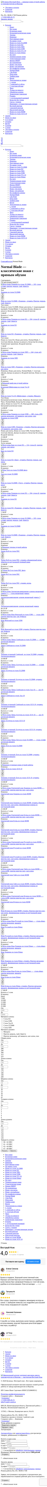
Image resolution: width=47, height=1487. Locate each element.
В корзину (5, 317)
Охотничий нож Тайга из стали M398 (15, 875)
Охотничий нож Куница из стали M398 (15, 902)
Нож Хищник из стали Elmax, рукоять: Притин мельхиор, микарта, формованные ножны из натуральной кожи (22, 962)
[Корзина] (2, 141)
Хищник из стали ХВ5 (9, 358)
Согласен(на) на (22, 1469)
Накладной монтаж (17, 110)
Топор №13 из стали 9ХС (10, 574)
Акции (7, 116)
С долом (13, 82)
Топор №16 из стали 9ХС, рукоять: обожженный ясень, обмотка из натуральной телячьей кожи (21, 561)
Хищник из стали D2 (9, 325)
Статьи (7, 127)
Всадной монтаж (16, 106)
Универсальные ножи (18, 57)
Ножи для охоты (16, 64)
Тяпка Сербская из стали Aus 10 (13, 696)
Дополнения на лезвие (18, 80)
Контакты (9, 11)
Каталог (8, 25)
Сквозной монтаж (16, 108)
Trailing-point (14, 76)
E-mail (4, 1446)
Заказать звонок (7, 19)
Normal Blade (14, 70)
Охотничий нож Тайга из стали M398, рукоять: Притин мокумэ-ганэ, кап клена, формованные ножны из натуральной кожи (21, 886)
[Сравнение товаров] (2, 143)
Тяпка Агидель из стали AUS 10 (13, 721)
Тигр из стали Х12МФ (9, 474)
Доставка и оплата (12, 7)
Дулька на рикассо (16, 90)
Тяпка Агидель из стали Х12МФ (13, 671)
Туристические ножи (17, 59)
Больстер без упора (17, 100)
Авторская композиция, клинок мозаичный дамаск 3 (20, 597)
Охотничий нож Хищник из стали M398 (16, 794)
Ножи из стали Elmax (18, 53)
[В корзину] (2, 294)
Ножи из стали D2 (16, 45)
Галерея (8, 125)
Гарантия (8, 9)
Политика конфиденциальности (13, 1394)
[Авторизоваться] (2, 139)
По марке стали (15, 41)
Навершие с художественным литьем (23, 104)
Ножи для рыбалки (17, 66)
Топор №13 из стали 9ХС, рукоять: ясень (16, 583)
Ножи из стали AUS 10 (18, 114)
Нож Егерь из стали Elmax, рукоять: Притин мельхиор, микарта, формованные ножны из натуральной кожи (21, 987)
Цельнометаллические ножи (20, 33)
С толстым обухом (16, 86)
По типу (13, 55)
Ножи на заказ (10, 118)
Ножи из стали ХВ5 (17, 47)
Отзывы (8, 122)
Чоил (11, 88)
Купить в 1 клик (7, 315)
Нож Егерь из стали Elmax (11, 977)
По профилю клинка (17, 68)
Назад (12, 27)
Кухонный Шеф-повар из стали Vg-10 (15, 387)
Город (4, 1443)
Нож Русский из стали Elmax (12, 927)
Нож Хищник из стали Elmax (12, 952)
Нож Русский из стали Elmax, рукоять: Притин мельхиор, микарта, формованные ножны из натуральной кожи (22, 937)
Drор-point (13, 74)
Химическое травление (18, 94)
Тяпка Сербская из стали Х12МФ (13, 645)
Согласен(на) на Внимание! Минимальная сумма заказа (21, 1451)
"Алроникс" (5, 1398)
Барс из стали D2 (7, 451)
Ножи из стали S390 (17, 49)
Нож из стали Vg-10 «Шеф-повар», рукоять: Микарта (21, 396)
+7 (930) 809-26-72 (8, 17)
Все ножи (13, 29)
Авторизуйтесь (6, 1433)
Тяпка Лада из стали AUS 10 (11, 769)
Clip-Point (13, 72)
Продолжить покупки (9, 1425)
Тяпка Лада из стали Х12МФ (11, 746)
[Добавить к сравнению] (2, 297)
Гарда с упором (15, 102)
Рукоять (12, 96)
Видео (7, 124)
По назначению (15, 62)
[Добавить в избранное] (2, 299)
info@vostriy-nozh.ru (8, 1402)
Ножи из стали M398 (17, 112)
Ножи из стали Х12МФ (18, 43)
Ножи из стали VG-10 (18, 51)
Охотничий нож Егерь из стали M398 (15, 821)
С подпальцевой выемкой (19, 98)
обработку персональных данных (28, 1450)
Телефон (5, 1448)
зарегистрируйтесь (23, 1433)
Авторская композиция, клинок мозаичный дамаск (20, 606)
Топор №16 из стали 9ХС (10, 551)
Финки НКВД (15, 60)
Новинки (13, 37)
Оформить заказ (7, 1427)
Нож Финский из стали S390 (11, 620)
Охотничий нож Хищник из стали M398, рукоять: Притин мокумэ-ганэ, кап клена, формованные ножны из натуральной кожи (22, 805)
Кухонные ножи (16, 31)
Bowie (12, 78)
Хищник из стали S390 (9, 418)
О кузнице (9, 120)
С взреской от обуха (17, 84)
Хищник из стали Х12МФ (10, 292)
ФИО (3, 1441)
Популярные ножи (17, 39)
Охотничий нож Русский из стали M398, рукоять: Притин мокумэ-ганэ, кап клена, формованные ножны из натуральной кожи (22, 859)
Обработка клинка (16, 92)
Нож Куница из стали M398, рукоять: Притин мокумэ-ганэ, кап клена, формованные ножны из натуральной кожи (23, 912)
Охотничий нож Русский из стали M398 (16, 848)
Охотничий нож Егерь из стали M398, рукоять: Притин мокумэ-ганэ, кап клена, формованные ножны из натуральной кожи (21, 832)
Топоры (12, 35)
